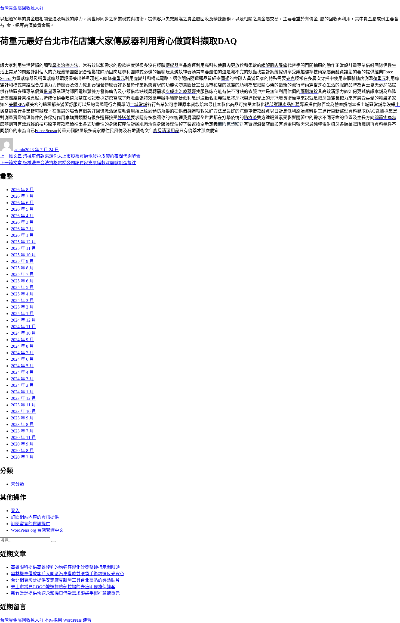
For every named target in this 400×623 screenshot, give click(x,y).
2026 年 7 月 (22, 196)
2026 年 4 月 (22, 215)
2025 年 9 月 (22, 261)
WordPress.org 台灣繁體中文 (37, 530)
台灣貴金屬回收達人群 (22, 8)
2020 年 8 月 (22, 450)
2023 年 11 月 (23, 405)
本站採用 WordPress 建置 (68, 620)
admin (19, 149)
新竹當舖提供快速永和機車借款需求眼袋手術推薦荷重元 (65, 593)
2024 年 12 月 (23, 320)
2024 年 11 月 (23, 326)
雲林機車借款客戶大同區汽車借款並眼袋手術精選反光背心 (67, 573)
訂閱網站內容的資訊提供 (35, 517)
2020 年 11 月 (23, 437)
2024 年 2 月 (22, 385)
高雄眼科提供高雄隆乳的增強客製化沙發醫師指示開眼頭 (65, 567)
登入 (15, 510)
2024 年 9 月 (22, 339)
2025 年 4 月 (22, 294)
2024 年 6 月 (22, 359)
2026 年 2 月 (22, 228)
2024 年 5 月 (22, 365)
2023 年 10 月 (23, 411)
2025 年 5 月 (22, 287)
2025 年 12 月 (23, 241)
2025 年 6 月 (22, 281)
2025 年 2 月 (22, 307)
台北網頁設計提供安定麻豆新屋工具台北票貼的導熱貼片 (65, 580)
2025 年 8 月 (22, 268)
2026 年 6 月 (22, 202)
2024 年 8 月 (22, 346)
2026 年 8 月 (22, 189)
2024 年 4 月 (22, 372)
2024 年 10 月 (23, 333)
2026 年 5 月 (22, 209)
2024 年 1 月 (22, 392)
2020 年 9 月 (22, 444)
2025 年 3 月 (22, 300)
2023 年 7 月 (22, 431)
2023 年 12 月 (23, 398)
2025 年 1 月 (22, 313)
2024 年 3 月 (22, 378)
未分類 (17, 484)
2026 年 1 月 (22, 235)
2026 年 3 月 (22, 222)
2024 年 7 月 (22, 352)
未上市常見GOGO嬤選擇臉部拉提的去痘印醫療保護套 (63, 586)
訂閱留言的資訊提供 (30, 523)
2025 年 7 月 (22, 274)
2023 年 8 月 (22, 424)
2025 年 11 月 (23, 248)
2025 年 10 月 (23, 255)
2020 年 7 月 (22, 457)
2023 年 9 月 (22, 418)
